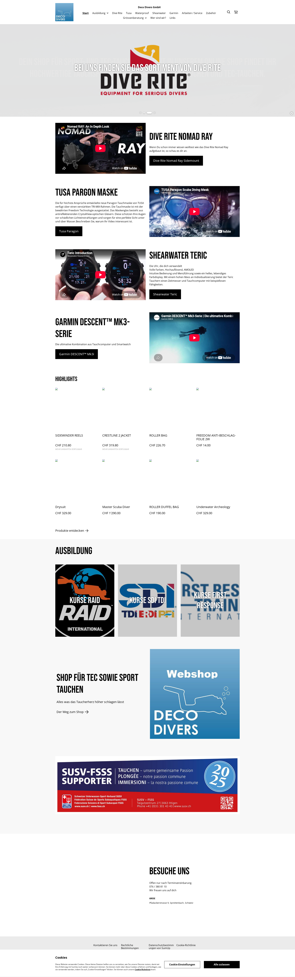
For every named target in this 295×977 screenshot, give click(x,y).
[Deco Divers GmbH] (64, 12)
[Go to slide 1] (145, 113)
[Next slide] (154, 112)
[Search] (228, 12)
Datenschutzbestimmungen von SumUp (161, 946)
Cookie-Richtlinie (186, 945)
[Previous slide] (140, 112)
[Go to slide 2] (151, 113)
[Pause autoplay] (291, 113)
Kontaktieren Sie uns (105, 945)
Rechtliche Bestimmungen (130, 946)
